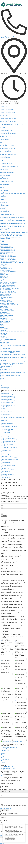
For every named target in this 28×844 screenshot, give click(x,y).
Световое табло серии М (7, 394)
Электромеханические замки (8, 465)
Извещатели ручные (6, 450)
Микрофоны (4, 420)
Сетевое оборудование (7, 475)
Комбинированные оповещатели (9, 426)
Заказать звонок (5, 37)
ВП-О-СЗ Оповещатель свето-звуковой (10, 442)
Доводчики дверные (6, 468)
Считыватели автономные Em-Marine (10, 459)
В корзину (4, 515)
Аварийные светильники (7, 429)
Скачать (3, 758)
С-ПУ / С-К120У (5, 406)
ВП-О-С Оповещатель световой (9, 439)
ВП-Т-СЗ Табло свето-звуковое (8, 445)
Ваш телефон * (3, 820)
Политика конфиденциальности (9, 747)
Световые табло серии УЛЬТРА (8, 388)
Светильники (4, 427)
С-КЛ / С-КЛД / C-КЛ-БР (6, 411)
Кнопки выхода (4, 460)
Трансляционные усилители (8, 451)
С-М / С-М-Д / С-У (5, 414)
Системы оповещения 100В (8, 405)
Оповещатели (4, 421)
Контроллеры (4, 466)
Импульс (3, 433)
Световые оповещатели (7, 423)
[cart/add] (12, 654)
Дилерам (3, 762)
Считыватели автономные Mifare (9, 457)
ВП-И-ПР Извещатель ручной (8, 438)
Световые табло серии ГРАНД (8, 397)
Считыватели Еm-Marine (7, 456)
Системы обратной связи (7, 402)
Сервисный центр (5, 759)
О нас (2, 755)
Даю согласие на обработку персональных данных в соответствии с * (13, 807)
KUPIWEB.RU (16, 783)
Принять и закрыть (10, 839)
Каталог (3, 385)
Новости (3, 756)
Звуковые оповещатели (7, 424)
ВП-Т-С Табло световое (7, 444)
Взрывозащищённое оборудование (9, 436)
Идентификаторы (5, 462)
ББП (2, 435)
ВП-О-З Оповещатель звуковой (8, 441)
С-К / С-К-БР (4, 412)
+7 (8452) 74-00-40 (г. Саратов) (9, 36)
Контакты (3, 764)
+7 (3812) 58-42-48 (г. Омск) (8, 768)
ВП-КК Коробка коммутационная (9, 447)
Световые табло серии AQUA (8, 400)
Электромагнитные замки (7, 463)
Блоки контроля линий (6, 448)
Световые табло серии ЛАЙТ (8, 396)
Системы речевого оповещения (9, 403)
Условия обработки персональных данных (11, 749)
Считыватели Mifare (6, 454)
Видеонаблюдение (5, 477)
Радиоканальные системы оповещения (10, 415)
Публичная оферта (5, 750)
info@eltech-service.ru (6, 770)
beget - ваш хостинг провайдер (8, 785)
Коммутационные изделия (7, 474)
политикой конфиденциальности (8, 807)
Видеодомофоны (5, 471)
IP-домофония (4, 472)
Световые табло (5, 387)
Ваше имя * (3, 814)
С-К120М (3, 408)
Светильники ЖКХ (5, 430)
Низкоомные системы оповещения (9, 409)
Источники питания (6, 432)
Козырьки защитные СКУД (7, 469)
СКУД (2, 453)
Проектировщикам (5, 761)
